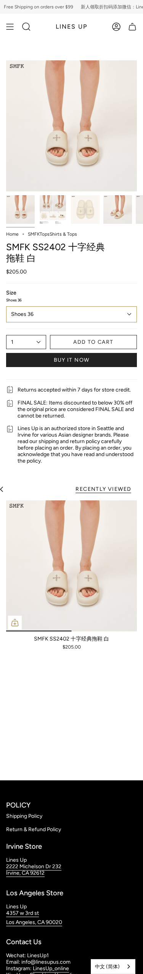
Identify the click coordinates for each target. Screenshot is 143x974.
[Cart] (132, 26)
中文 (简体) (107, 966)
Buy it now (72, 360)
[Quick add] (15, 622)
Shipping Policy (24, 816)
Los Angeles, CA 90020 (34, 922)
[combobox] (113, 966)
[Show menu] (10, 26)
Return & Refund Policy (33, 829)
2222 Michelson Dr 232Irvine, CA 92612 (33, 869)
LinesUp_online (51, 968)
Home (12, 234)
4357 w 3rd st (22, 913)
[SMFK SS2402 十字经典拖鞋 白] (71, 565)
